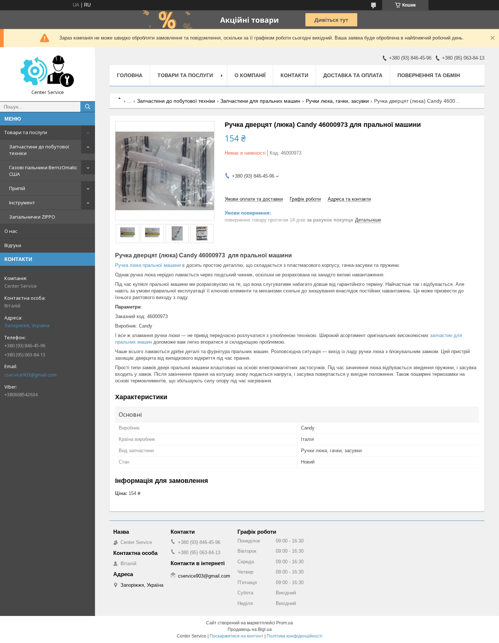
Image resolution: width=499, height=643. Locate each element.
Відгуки (12, 245)
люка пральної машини (155, 265)
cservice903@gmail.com (30, 374)
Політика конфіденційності (295, 636)
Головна (129, 75)
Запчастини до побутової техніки (39, 149)
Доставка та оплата (352, 75)
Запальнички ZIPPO (32, 216)
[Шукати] (87, 106)
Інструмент (22, 202)
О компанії (250, 75)
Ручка (121, 265)
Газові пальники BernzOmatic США (43, 170)
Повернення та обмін (428, 75)
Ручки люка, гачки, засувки (337, 101)
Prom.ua (284, 622)
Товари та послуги (25, 132)
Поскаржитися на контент (236, 636)
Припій (17, 188)
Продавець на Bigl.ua (250, 629)
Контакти (294, 75)
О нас (10, 231)
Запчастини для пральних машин (260, 101)
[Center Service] (47, 71)
